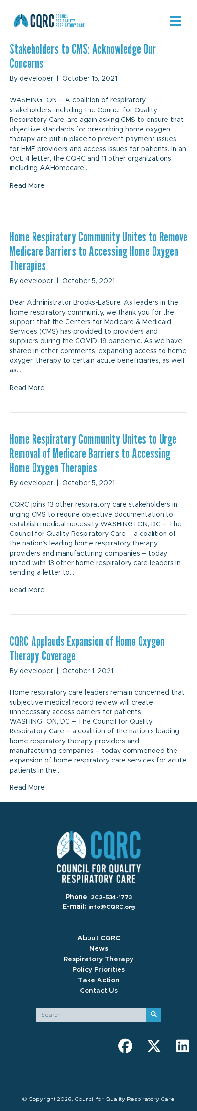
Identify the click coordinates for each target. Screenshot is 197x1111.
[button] (125, 1046)
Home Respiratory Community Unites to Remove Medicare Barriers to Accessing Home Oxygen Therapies (98, 250)
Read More (27, 186)
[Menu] (175, 21)
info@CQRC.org (111, 907)
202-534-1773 (111, 897)
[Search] (153, 1015)
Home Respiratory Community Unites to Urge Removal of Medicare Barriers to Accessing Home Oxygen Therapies (93, 453)
